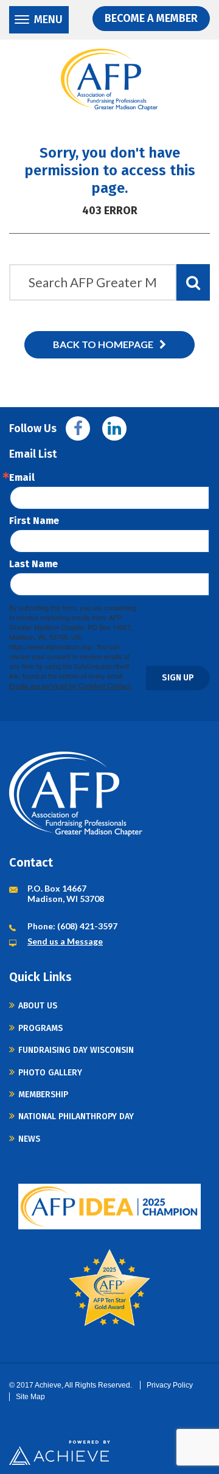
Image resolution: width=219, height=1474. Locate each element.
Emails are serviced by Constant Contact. (70, 685)
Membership (43, 1094)
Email (22, 478)
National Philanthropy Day (76, 1116)
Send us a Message (65, 941)
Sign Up (178, 677)
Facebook (78, 428)
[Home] (109, 80)
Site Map (30, 1396)
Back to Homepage (103, 344)
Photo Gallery (50, 1072)
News (29, 1139)
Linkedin (114, 428)
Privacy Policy (170, 1385)
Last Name (33, 564)
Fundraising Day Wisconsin (76, 1050)
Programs (40, 1028)
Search (193, 282)
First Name (34, 521)
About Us (37, 1006)
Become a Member (151, 18)
